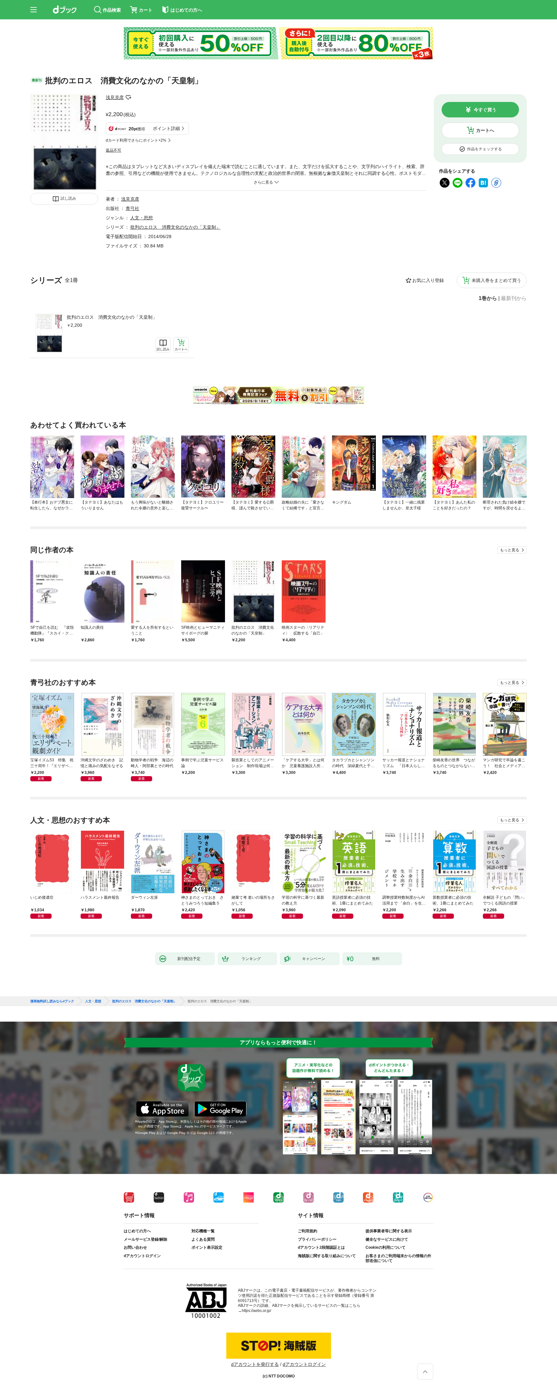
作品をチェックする (484, 149)
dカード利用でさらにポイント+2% (136, 140)
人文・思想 (141, 217)
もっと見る (509, 550)
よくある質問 (203, 1239)
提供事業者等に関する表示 (389, 1231)
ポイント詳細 (166, 128)
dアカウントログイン (142, 1256)
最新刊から (514, 298)
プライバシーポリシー (317, 1239)
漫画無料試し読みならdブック (52, 1001)
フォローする (128, 97)
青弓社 (132, 208)
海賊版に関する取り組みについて (327, 1256)
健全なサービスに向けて (387, 1239)
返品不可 (113, 150)
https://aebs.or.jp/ (256, 1310)
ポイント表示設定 (206, 1247)
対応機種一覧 (203, 1231)
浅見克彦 (115, 97)
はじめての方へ (137, 1231)
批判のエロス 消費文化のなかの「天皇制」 (112, 317)
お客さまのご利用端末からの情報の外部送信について (398, 1258)
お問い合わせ (135, 1247)
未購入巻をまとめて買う (496, 280)
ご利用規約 (307, 1231)
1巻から (488, 298)
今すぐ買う (485, 109)
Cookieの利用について (386, 1247)
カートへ (485, 130)
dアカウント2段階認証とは (321, 1247)
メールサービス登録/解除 (145, 1239)
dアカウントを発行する (255, 1364)
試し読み (68, 198)
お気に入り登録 (428, 280)
